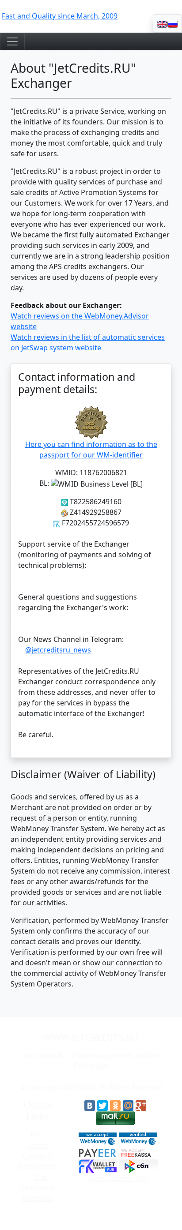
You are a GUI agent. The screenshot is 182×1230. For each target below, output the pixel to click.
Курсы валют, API (118, 1178)
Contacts (37, 1156)
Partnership (37, 1166)
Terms (37, 1145)
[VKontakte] (89, 1105)
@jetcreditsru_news (58, 650)
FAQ (37, 1135)
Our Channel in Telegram (37, 1187)
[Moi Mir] (128, 1105)
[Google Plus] (141, 1105)
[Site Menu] (12, 41)
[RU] (172, 23)
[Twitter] (102, 1105)
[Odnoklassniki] (115, 1105)
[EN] (162, 23)
